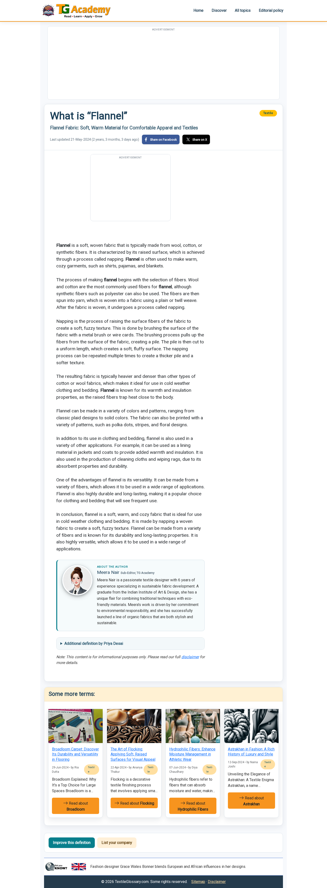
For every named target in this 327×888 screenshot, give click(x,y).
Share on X (199, 139)
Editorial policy (271, 10)
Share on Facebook (163, 139)
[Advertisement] (163, 65)
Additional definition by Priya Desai (93, 643)
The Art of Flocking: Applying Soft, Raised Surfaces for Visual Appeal (133, 754)
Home (198, 10)
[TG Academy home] (78, 10)
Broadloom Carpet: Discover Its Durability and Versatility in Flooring (75, 754)
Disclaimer (217, 881)
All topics (243, 10)
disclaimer (190, 657)
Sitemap (198, 881)
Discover (219, 10)
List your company (116, 842)
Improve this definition (71, 842)
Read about (77, 806)
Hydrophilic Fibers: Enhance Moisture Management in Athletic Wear (192, 754)
